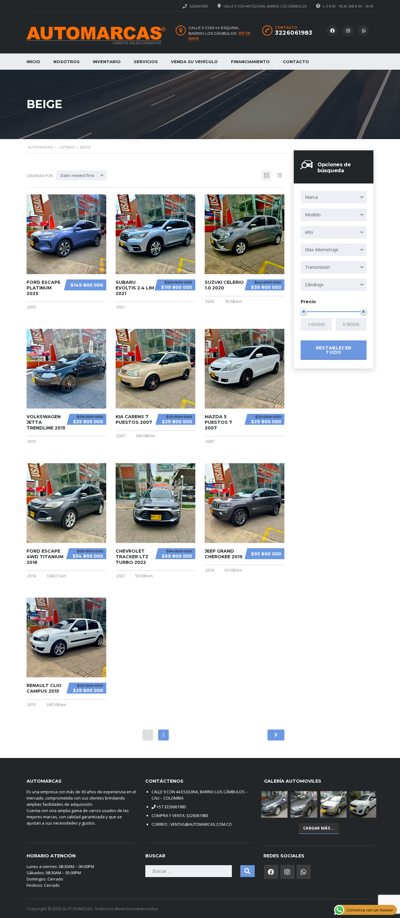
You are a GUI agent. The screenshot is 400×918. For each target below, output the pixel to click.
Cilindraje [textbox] (314, 285)
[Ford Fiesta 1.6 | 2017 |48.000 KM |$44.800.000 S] (304, 804)
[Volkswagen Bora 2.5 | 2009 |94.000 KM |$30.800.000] (274, 804)
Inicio (33, 61)
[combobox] (334, 197)
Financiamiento (250, 61)
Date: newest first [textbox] (77, 175)
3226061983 (198, 6)
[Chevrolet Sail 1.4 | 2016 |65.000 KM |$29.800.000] (333, 804)
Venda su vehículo (194, 61)
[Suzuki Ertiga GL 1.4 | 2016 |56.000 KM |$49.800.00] (363, 804)
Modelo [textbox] (313, 215)
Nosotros (66, 61)
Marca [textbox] (311, 197)
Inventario (107, 61)
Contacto (296, 61)
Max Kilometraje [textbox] (321, 250)
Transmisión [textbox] (317, 267)
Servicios (146, 61)
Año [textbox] (309, 232)
